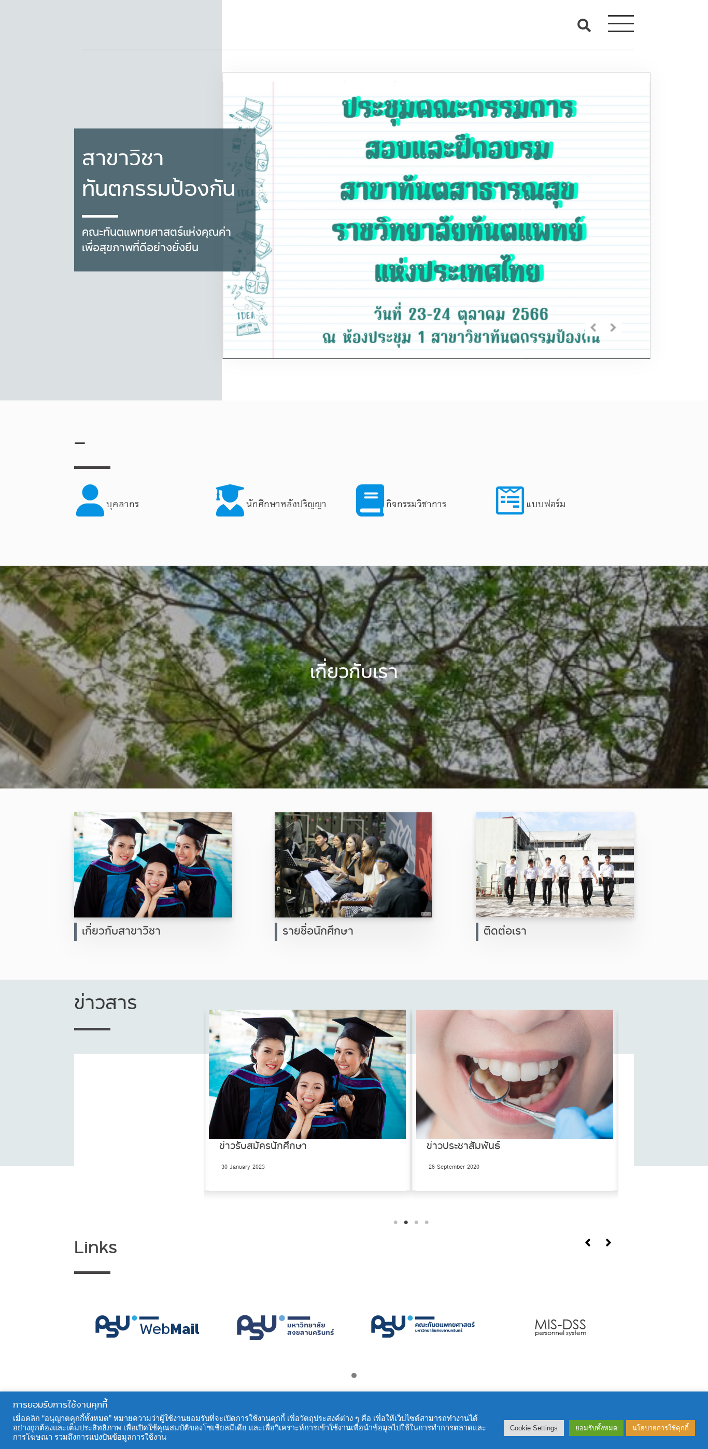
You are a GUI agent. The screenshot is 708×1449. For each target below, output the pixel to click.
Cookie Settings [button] (534, 1428)
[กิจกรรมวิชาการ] (424, 504)
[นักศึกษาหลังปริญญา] (284, 504)
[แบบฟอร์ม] (564, 504)
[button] (354, 1376)
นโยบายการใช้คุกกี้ (660, 1428)
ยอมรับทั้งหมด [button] (596, 1428)
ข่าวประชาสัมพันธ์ (256, 1146)
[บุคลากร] (144, 504)
